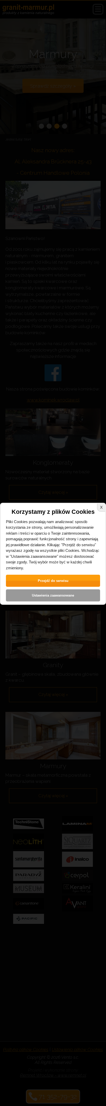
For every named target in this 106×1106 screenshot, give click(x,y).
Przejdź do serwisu (53, 581)
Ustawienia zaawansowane (53, 595)
